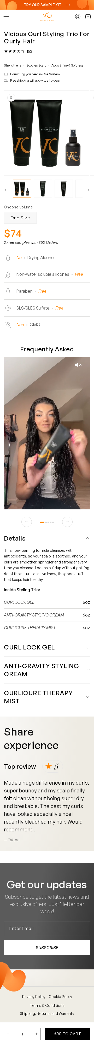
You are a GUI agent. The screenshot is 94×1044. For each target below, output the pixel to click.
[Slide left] (5, 190)
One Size (20, 217)
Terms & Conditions (47, 1005)
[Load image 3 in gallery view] (64, 189)
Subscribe (47, 947)
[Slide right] (88, 190)
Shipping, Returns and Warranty (47, 1013)
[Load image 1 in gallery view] (22, 189)
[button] (6, 16)
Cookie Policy (60, 996)
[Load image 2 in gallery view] (43, 189)
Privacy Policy (33, 996)
